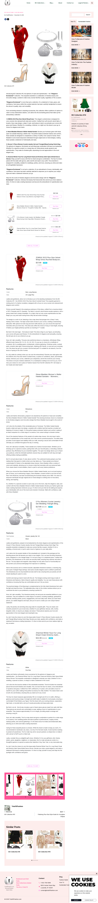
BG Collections (9, 12)
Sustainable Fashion (65, 885)
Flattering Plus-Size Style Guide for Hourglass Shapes (51, 814)
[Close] (96, 873)
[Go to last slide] (8, 844)
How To (61, 882)
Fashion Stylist (63, 880)
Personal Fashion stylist (86, 130)
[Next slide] (62, 785)
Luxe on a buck (19, 12)
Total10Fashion (9, 15)
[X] (8, 19)
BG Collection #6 (14, 852)
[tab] (31, 860)
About (60, 3)
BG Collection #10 (9, 813)
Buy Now (55, 196)
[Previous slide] (7, 785)
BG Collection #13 (79, 115)
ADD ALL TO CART (33, 245)
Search (88, 14)
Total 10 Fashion (75, 131)
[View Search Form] (92, 3)
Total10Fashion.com (83, 131)
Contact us (70, 3)
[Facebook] (5, 19)
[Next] (61, 844)
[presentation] (19, 839)
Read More (76, 44)
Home (28, 3)
